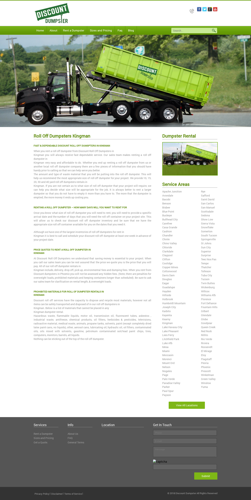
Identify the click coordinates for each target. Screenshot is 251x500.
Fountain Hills (209, 307)
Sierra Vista (208, 223)
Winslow (206, 383)
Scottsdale (207, 211)
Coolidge (167, 263)
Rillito (204, 335)
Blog (131, 30)
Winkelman (207, 375)
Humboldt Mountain (174, 303)
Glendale (206, 315)
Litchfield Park (170, 339)
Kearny (166, 319)
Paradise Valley (171, 383)
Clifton (166, 259)
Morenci (167, 359)
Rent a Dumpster (73, 30)
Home (40, 30)
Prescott (206, 371)
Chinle (166, 239)
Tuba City (206, 275)
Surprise (206, 255)
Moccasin (167, 355)
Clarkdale (167, 251)
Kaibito (166, 311)
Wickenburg (208, 287)
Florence (206, 299)
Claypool (167, 255)
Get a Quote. (41, 442)
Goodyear (206, 323)
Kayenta (167, 315)
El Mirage (206, 351)
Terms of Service (73, 493)
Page (165, 375)
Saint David (207, 199)
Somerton (206, 231)
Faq (120, 30)
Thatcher (206, 267)
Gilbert (205, 311)
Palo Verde (168, 379)
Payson (166, 395)
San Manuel (208, 207)
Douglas (167, 279)
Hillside (166, 295)
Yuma (204, 387)
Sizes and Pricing (101, 30)
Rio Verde (206, 339)
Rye (203, 191)
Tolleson (206, 271)
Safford (205, 195)
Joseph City (169, 307)
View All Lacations (187, 405)
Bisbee (166, 207)
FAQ (70, 438)
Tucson (205, 279)
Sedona (205, 215)
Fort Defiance (208, 303)
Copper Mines (170, 267)
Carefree (167, 223)
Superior (206, 251)
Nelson (166, 367)
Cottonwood (169, 271)
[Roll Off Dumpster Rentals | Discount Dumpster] (49, 13)
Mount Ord (168, 363)
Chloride (167, 247)
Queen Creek (208, 327)
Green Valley (208, 379)
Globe (204, 319)
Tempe (205, 263)
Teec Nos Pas (208, 259)
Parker (166, 387)
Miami (166, 351)
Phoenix (205, 367)
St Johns (206, 243)
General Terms (76, 442)
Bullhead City (170, 219)
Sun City (206, 247)
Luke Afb (167, 343)
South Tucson (209, 235)
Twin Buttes (208, 283)
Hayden (166, 291)
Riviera (205, 343)
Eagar (165, 283)
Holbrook (167, 299)
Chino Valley (169, 243)
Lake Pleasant (170, 331)
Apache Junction (172, 191)
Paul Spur (168, 391)
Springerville (208, 239)
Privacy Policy (42, 493)
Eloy (203, 355)
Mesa (165, 347)
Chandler (167, 235)
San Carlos (207, 203)
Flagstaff (206, 359)
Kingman (167, 323)
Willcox (205, 291)
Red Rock (206, 331)
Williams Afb (208, 295)
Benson (166, 203)
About (53, 30)
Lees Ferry (168, 335)
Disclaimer (56, 493)
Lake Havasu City (172, 327)
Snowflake (207, 227)
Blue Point (168, 211)
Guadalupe (168, 287)
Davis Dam (168, 275)
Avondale (167, 195)
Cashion (167, 231)
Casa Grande (169, 227)
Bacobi (166, 199)
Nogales (167, 371)
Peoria (205, 363)
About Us (73, 433)
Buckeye (167, 215)
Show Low (207, 219)
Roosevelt (206, 347)
